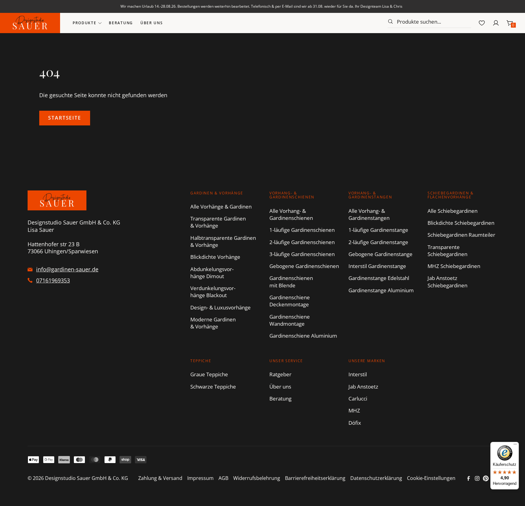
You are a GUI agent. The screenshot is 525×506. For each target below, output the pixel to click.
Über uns (151, 22)
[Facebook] (468, 478)
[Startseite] (30, 23)
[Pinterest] (485, 478)
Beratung (121, 22)
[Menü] (515, 445)
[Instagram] (477, 478)
